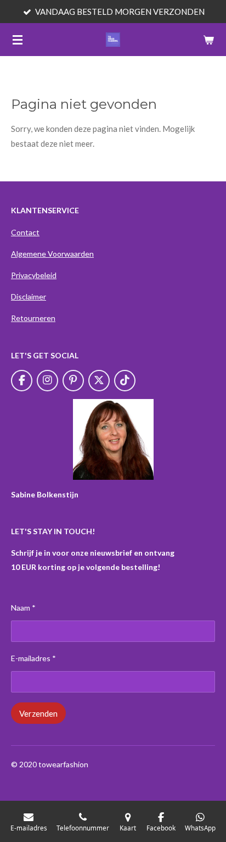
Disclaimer (28, 296)
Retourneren (33, 318)
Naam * (23, 607)
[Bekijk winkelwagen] (208, 40)
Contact (25, 232)
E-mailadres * (33, 658)
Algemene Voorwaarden (52, 253)
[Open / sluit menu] (17, 40)
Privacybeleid (33, 275)
